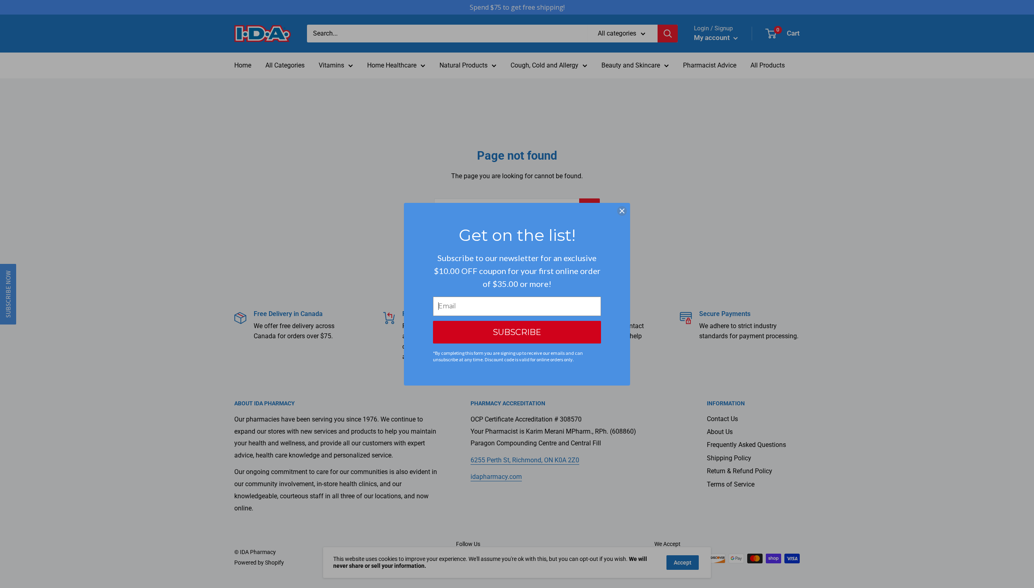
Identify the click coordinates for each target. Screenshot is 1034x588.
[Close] (622, 211)
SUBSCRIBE (517, 332)
